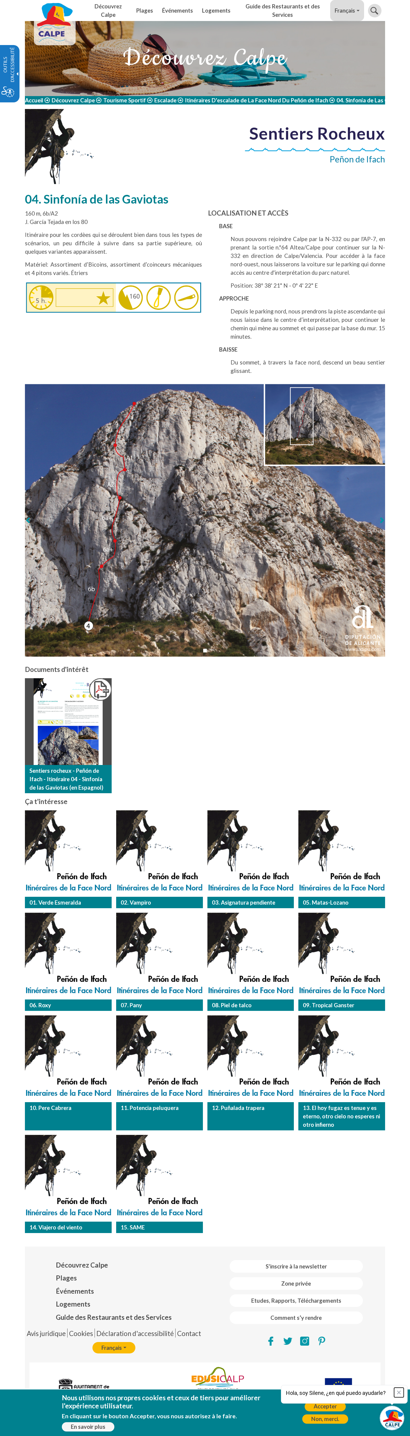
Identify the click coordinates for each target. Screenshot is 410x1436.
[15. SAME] (159, 1178)
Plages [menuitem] (144, 10)
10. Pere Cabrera (50, 1108)
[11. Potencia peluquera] (159, 1058)
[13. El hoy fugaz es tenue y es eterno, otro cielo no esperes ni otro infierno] (341, 1058)
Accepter (325, 1406)
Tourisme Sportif (124, 100)
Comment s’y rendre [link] (296, 1317)
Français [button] (345, 10)
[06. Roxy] (68, 956)
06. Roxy (40, 1005)
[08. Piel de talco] (250, 956)
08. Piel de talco (232, 1005)
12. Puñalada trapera (238, 1108)
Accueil (34, 100)
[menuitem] (114, 1265)
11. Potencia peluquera (150, 1108)
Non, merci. (325, 1419)
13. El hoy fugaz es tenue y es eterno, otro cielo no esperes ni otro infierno (341, 1116)
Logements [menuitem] (216, 10)
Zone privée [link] (296, 1283)
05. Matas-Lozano (325, 902)
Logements (73, 1304)
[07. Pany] (159, 956)
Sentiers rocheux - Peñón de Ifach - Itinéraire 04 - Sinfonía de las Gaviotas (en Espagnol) (66, 779)
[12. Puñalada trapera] (250, 1058)
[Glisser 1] (205, 650)
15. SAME (133, 1227)
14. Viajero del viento (55, 1227)
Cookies (81, 1333)
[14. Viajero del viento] (68, 1178)
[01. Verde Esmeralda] (68, 853)
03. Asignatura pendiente (243, 902)
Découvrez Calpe (73, 100)
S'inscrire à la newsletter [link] (296, 1266)
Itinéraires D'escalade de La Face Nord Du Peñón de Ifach (256, 100)
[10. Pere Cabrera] (68, 1058)
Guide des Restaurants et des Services (114, 1317)
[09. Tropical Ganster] (341, 956)
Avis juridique (46, 1333)
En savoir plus (88, 1426)
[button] (374, 10)
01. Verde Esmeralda (55, 902)
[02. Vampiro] (159, 853)
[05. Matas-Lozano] (341, 853)
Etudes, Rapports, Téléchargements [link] (296, 1300)
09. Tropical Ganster (328, 1005)
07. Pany (131, 1005)
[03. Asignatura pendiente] (250, 853)
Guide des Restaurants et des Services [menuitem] (283, 10)
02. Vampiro (136, 902)
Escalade (165, 100)
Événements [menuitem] (177, 10)
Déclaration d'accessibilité (135, 1333)
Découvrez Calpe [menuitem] (108, 10)
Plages (66, 1278)
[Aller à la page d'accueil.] (55, 10)
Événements (75, 1291)
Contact (189, 1333)
